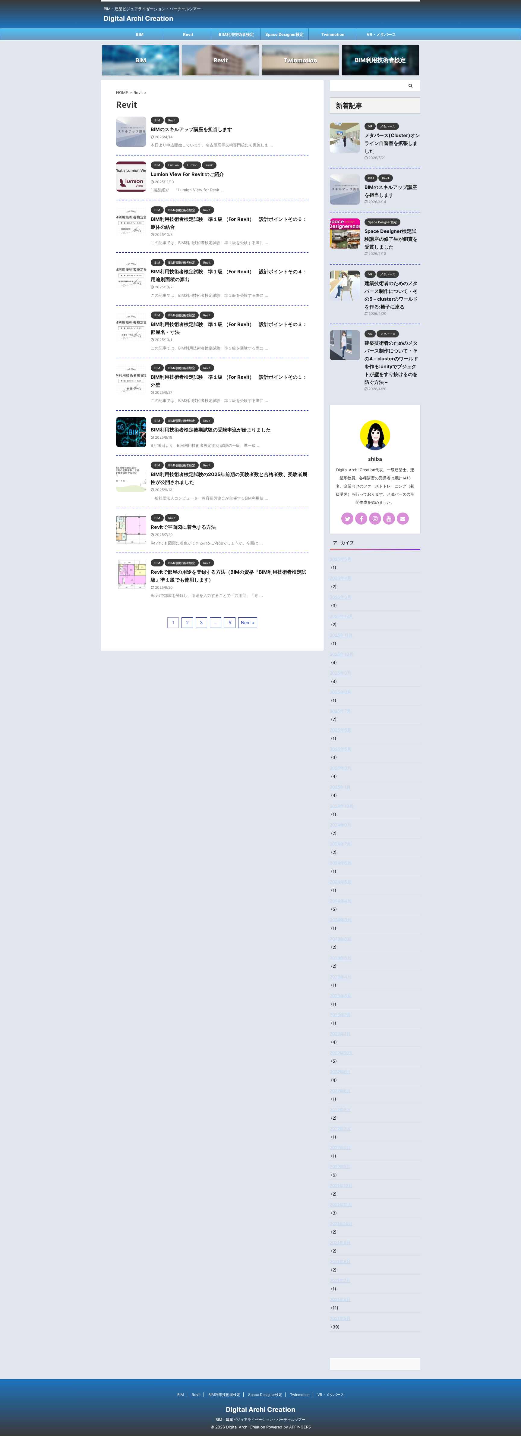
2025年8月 (340, 691)
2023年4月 (340, 976)
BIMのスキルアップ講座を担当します (191, 129)
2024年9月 (340, 824)
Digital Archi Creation (138, 18)
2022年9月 (340, 1071)
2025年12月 (341, 616)
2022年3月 (340, 1128)
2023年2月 (340, 1014)
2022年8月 (340, 1090)
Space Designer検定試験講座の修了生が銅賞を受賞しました (391, 239)
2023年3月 (340, 995)
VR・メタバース (381, 34)
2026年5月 (340, 559)
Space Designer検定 (284, 34)
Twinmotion (332, 34)
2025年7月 (340, 710)
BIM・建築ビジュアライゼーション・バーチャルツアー (260, 1419)
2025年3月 (340, 767)
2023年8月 (340, 938)
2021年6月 (340, 1299)
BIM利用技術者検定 (236, 34)
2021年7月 (340, 1280)
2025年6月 (340, 729)
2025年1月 (340, 786)
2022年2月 (340, 1147)
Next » (247, 623)
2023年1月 (340, 1033)
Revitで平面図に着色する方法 (183, 527)
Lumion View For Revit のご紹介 (187, 174)
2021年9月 (340, 1242)
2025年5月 (340, 748)
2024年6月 (340, 862)
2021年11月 (341, 1204)
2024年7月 (340, 843)
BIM (140, 34)
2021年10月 (341, 1223)
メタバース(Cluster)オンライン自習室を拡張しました (392, 143)
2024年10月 (341, 805)
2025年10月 (341, 654)
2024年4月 (340, 900)
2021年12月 (341, 1185)
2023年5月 (340, 957)
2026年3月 (340, 597)
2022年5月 (340, 1109)
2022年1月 (340, 1166)
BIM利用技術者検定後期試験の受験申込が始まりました (211, 430)
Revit (188, 34)
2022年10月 (341, 1052)
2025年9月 (340, 673)
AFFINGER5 (300, 1427)
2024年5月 (340, 881)
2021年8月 (340, 1261)
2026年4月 (340, 578)
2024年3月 (340, 919)
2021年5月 (340, 1318)
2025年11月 (341, 635)
